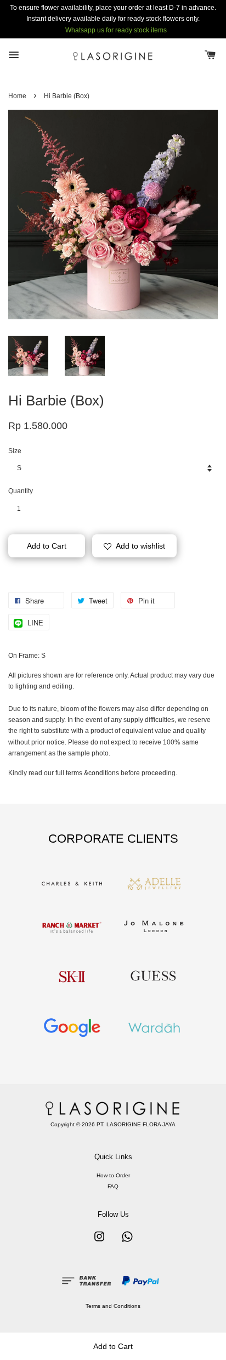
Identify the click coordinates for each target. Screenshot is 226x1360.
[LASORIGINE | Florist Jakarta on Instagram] (99, 1242)
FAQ (113, 1186)
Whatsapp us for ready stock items (116, 30)
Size (14, 451)
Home (17, 96)
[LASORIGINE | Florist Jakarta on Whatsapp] (127, 1242)
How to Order (113, 1175)
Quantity (20, 491)
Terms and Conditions (113, 1306)
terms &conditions (92, 773)
